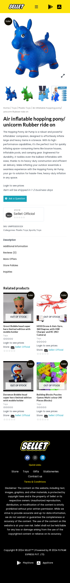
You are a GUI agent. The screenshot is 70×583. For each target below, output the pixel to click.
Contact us (35, 476)
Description (9, 240)
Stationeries (51, 471)
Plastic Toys (25, 108)
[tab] (35, 240)
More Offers (10, 259)
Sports (32, 230)
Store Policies (10, 265)
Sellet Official (24, 214)
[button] (36, 7)
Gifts (36, 471)
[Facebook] (27, 457)
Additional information (15, 246)
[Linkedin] (42, 457)
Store (15, 471)
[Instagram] (35, 457)
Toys (14, 108)
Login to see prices (13, 185)
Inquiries (7, 271)
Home (6, 108)
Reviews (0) (10, 252)
